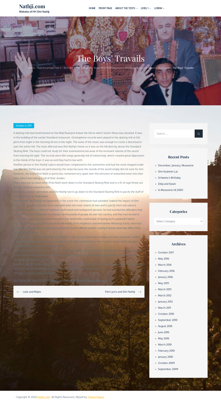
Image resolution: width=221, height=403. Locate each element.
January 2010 (165, 356)
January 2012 (165, 301)
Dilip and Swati (167, 183)
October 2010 (166, 313)
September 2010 (167, 320)
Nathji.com (32, 6)
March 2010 (165, 344)
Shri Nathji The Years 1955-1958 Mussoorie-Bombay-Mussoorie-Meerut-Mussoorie (60, 280)
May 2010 (163, 338)
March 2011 (164, 307)
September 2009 (168, 369)
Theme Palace (96, 397)
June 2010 (163, 332)
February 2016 (166, 270)
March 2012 (164, 295)
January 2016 (165, 277)
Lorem (158, 8)
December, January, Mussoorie (175, 165)
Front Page (105, 8)
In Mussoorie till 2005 (170, 190)
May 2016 (163, 258)
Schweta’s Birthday (169, 177)
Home (92, 8)
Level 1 (144, 8)
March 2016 (164, 264)
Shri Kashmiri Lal (168, 171)
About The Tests (125, 8)
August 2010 (165, 326)
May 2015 (163, 283)
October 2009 (166, 363)
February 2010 (166, 350)
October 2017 (166, 252)
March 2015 (164, 289)
